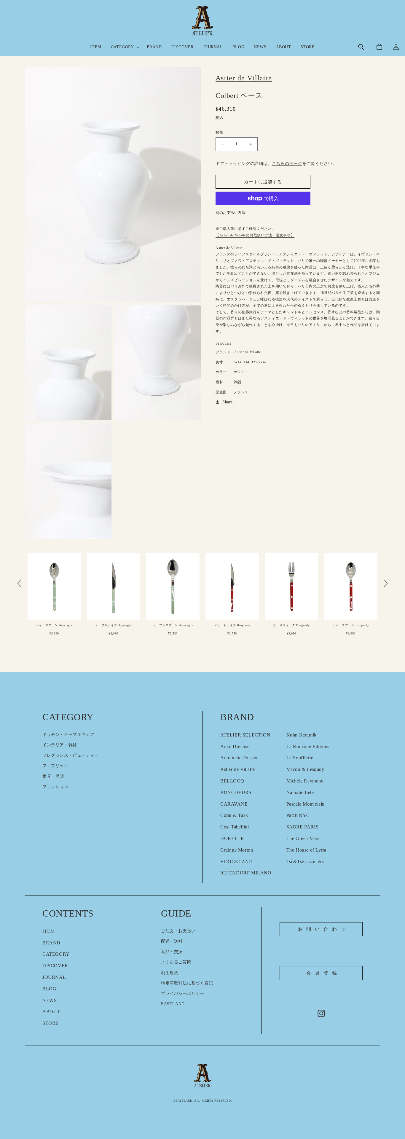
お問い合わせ (323, 929)
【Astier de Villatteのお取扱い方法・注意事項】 (255, 235)
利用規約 (169, 973)
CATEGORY (56, 954)
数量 (220, 132)
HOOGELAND (236, 861)
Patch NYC (298, 815)
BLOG (49, 988)
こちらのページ (287, 163)
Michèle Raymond (305, 780)
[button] (124, 47)
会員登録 (323, 973)
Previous (19, 583)
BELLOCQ (232, 780)
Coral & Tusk (234, 815)
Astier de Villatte (237, 769)
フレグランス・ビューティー (70, 755)
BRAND (51, 942)
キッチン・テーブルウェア (68, 734)
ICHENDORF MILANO (246, 872)
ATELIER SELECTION (245, 734)
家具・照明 (53, 776)
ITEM (48, 931)
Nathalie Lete (300, 792)
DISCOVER (55, 965)
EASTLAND (173, 1004)
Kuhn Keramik (301, 734)
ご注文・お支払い (178, 931)
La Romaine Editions (307, 746)
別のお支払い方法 (230, 213)
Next (386, 583)
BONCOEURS (235, 792)
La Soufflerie (299, 757)
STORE (50, 1023)
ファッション (55, 787)
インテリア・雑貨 (59, 745)
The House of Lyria (306, 849)
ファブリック (55, 765)
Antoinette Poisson (239, 757)
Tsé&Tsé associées (305, 861)
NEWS (49, 1000)
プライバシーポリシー (182, 993)
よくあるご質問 (176, 962)
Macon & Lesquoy (305, 769)
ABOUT (51, 1011)
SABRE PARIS (302, 826)
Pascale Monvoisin (305, 803)
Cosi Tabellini (234, 826)
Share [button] (227, 402)
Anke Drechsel (235, 746)
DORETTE (232, 838)
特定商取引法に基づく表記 (187, 983)
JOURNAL (54, 977)
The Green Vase (302, 838)
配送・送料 (172, 941)
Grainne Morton (236, 849)
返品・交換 (172, 951)
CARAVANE (234, 803)
